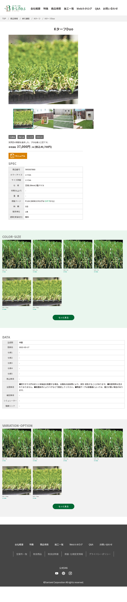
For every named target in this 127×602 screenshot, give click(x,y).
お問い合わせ (110, 8)
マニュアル (20, 155)
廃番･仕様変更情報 (74, 554)
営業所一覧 (21, 554)
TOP (4, 18)
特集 (45, 8)
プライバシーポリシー (100, 554)
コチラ (47, 201)
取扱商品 (37, 554)
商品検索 (56, 8)
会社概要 (35, 8)
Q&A (97, 8)
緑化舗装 (26, 18)
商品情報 (14, 18)
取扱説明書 (53, 554)
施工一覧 (69, 8)
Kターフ (37, 18)
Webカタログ (84, 8)
